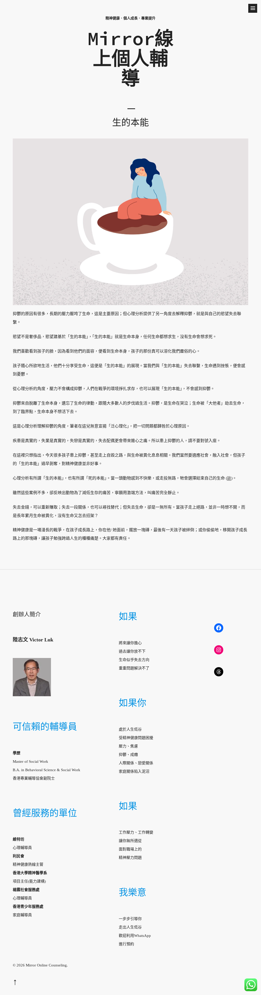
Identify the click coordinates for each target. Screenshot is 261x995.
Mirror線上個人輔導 (130, 58)
